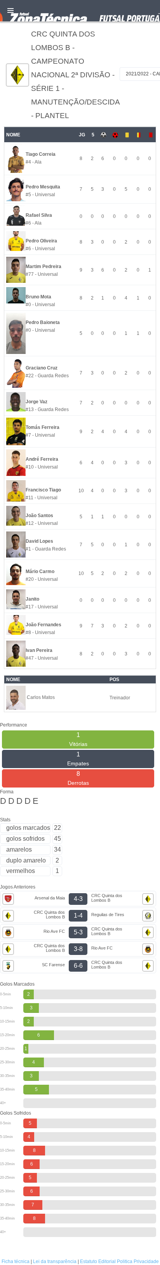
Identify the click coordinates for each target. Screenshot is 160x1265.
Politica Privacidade (138, 1261)
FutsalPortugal (80, 10)
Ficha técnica (16, 1261)
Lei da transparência (55, 1261)
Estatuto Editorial (98, 1261)
